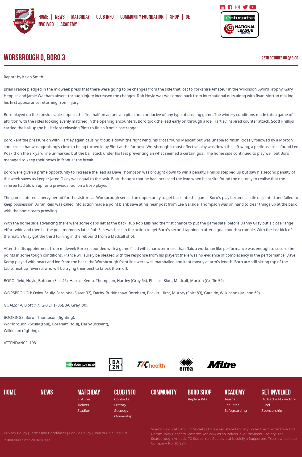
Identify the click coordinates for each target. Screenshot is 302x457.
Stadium (84, 410)
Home (43, 16)
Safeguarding (236, 410)
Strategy (121, 410)
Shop (174, 16)
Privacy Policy (17, 433)
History (120, 405)
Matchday (80, 16)
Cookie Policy (81, 433)
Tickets (83, 405)
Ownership (123, 416)
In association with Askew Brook (27, 439)
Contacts (121, 399)
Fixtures (84, 399)
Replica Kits (197, 399)
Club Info (105, 16)
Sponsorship (271, 410)
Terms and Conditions (49, 433)
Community (164, 392)
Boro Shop (200, 392)
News (60, 16)
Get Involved (276, 392)
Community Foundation (142, 16)
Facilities (232, 405)
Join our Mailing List (111, 433)
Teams (230, 399)
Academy (68, 24)
